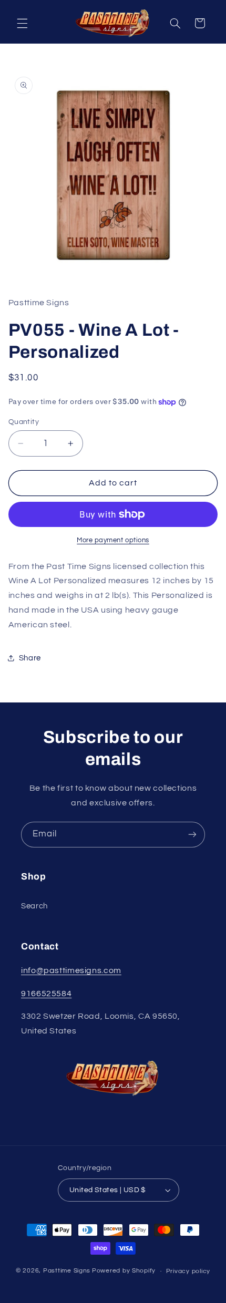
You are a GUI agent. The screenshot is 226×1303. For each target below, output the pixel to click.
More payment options (113, 540)
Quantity (23, 422)
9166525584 (46, 993)
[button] (22, 23)
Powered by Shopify (124, 1271)
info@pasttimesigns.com (71, 970)
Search (34, 906)
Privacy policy (188, 1271)
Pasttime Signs (66, 1271)
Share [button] (30, 658)
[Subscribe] (192, 834)
